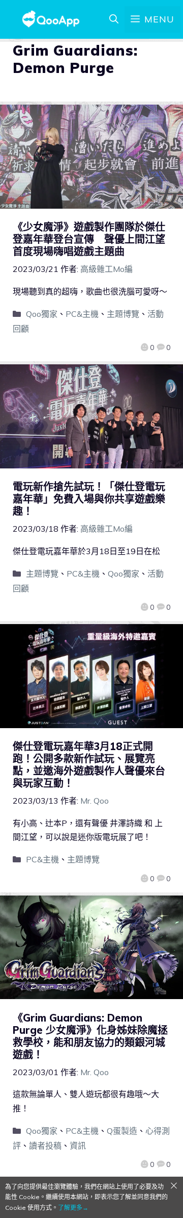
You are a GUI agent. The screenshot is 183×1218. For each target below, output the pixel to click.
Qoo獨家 (41, 314)
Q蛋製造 (122, 1131)
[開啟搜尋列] (114, 19)
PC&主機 (82, 314)
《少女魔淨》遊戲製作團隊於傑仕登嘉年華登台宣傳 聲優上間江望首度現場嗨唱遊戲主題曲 (89, 239)
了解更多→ (73, 1207)
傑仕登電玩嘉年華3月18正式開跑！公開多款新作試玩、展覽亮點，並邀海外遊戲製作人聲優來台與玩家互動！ (89, 764)
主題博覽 (123, 314)
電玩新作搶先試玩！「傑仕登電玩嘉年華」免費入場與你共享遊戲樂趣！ (89, 498)
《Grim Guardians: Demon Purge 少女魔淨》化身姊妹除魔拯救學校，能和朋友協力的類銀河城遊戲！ (90, 1036)
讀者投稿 (45, 1145)
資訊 (78, 1145)
